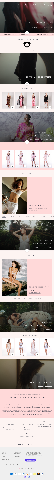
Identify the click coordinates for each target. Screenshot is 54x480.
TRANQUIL (38, 298)
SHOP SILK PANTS (33, 211)
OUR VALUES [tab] (27, 400)
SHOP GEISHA (48, 386)
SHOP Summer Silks (46, 139)
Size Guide (4, 455)
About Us (3, 452)
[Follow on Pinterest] (14, 464)
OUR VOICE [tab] (36, 400)
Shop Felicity (33, 27)
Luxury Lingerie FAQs (6, 457)
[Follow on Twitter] (6, 464)
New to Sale (33, 147)
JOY (19, 298)
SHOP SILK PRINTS (47, 329)
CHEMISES (44, 216)
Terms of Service (17, 456)
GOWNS (21, 216)
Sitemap (15, 457)
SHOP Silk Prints (47, 80)
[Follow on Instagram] (10, 464)
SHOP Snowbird (36, 80)
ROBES (28, 216)
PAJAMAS (35, 216)
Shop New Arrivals (46, 27)
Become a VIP (18, 1)
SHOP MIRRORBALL (34, 139)
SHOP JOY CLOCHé (47, 247)
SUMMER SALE (21, 147)
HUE (14, 298)
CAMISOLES (12, 216)
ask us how (29, 440)
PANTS (4, 216)
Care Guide (4, 456)
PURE (25, 298)
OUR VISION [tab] (18, 400)
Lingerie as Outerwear (6, 459)
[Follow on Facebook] (3, 464)
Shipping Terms (17, 453)
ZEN (30, 298)
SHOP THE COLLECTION (34, 292)
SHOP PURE (38, 247)
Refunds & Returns (17, 452)
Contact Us (4, 453)
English (32, 468)
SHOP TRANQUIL (36, 329)
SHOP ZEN (40, 386)
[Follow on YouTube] (17, 464)
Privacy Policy (17, 455)
